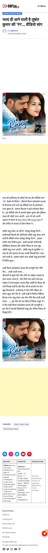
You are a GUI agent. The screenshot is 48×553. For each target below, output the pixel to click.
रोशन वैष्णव (22, 219)
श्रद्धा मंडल (36, 219)
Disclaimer (35, 483)
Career (34, 488)
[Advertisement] (24, 64)
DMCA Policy (36, 485)
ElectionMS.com (8, 524)
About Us (35, 476)
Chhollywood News (12, 13)
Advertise (35, 490)
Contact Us (36, 481)
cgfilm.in (14, 31)
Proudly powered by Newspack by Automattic (20, 545)
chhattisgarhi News (11, 429)
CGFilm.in (5, 515)
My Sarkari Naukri (9, 532)
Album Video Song (21, 424)
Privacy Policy (36, 478)
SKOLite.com (7, 528)
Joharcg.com (7, 519)
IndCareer (6, 537)
